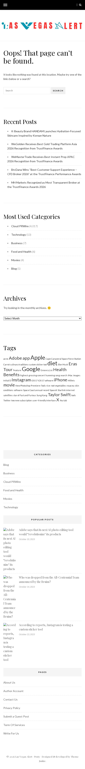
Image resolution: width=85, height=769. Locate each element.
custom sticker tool (38, 364)
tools (73, 395)
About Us (9, 682)
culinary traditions (19, 364)
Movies (15, 260)
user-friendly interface (44, 400)
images (76, 375)
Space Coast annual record (36, 390)
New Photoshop (22, 385)
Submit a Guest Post (16, 716)
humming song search (56, 375)
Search (58, 90)
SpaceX (53, 390)
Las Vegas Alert (23, 756)
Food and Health (21, 251)
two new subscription (21, 400)
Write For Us (11, 733)
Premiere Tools (38, 385)
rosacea (70, 385)
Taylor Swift (59, 394)
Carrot (6, 364)
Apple (37, 357)
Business (17, 243)
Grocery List (47, 370)
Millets (71, 380)
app (26, 358)
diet (52, 363)
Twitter (7, 400)
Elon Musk (63, 364)
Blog (14, 268)
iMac (70, 375)
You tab (63, 400)
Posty (37, 756)
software (18, 390)
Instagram (21, 379)
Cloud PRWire (20, 226)
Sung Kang (42, 395)
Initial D (7, 380)
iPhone (60, 379)
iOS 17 (34, 380)
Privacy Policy (11, 708)
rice (48, 385)
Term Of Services (14, 725)
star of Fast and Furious (24, 395)
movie (9, 384)
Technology (18, 234)
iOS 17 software (45, 380)
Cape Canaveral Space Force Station (63, 358)
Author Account (13, 691)
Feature (17, 370)
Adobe (15, 358)
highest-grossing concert (32, 375)
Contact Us (10, 699)
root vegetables (58, 385)
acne (5, 358)
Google (31, 368)
